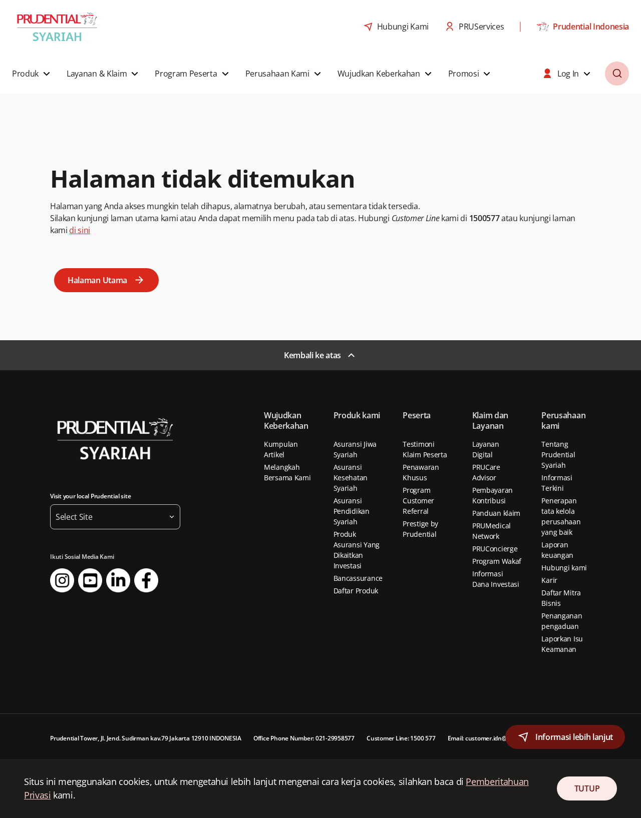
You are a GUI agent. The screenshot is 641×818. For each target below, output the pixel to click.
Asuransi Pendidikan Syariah (352, 511)
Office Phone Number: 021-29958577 (304, 738)
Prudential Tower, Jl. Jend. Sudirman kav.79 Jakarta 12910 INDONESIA (145, 738)
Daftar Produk (356, 590)
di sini (79, 230)
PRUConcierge (495, 548)
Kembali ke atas (312, 355)
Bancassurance (358, 578)
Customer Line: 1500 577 (401, 738)
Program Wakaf (496, 561)
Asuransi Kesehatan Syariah (351, 477)
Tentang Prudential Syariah (558, 454)
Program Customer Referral (418, 500)
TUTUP (586, 788)
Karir (549, 580)
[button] (32, 74)
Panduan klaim (496, 513)
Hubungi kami (564, 567)
